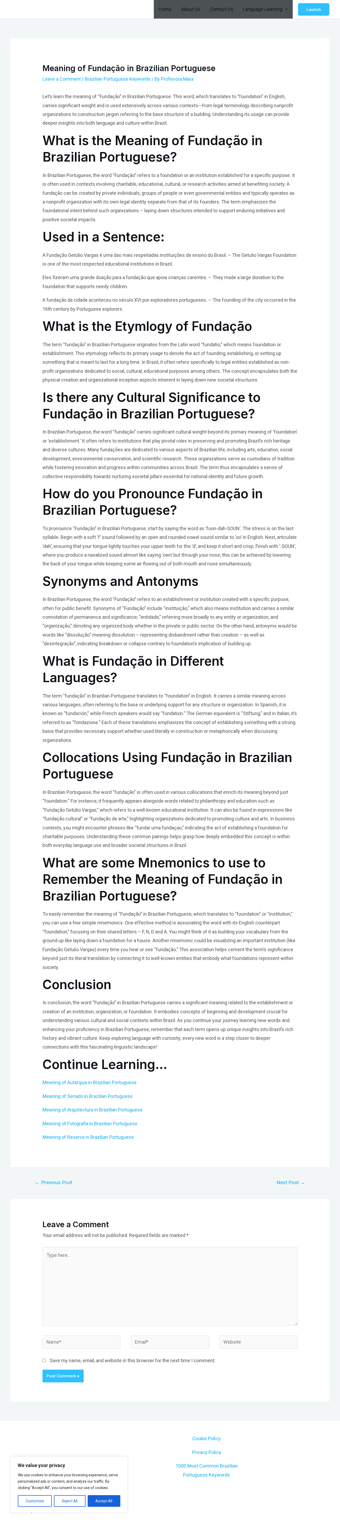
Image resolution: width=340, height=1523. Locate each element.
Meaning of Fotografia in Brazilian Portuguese (90, 1123)
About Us (190, 9)
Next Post (291, 1182)
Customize (35, 1501)
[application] (285, 9)
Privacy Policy (206, 1452)
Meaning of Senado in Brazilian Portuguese (87, 1096)
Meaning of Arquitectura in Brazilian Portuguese (92, 1110)
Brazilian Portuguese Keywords (118, 79)
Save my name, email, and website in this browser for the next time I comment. (132, 1360)
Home (165, 9)
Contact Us (221, 9)
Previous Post (53, 1182)
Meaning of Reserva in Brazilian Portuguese (88, 1137)
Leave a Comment (61, 79)
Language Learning (262, 9)
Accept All (103, 1501)
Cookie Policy (206, 1438)
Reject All (70, 1501)
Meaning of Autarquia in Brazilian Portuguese (89, 1082)
